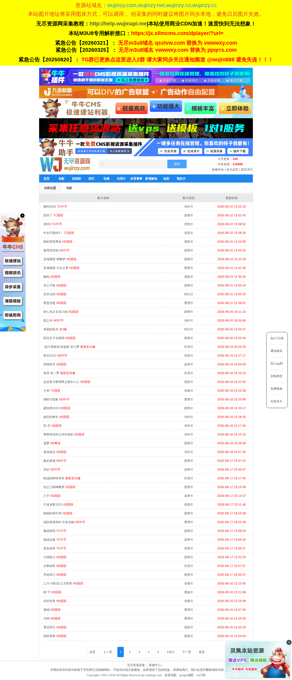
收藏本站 (218, 169)
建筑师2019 (56, 408)
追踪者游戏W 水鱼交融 (64, 522)
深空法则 (54, 294)
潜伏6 (52, 224)
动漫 (106, 178)
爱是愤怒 (54, 303)
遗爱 (51, 443)
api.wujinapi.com (151, 675)
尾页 (202, 652)
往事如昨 (54, 566)
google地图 (186, 675)
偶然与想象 (56, 399)
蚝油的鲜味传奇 (62, 478)
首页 (47, 178)
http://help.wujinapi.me (118, 24)
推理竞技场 (56, 250)
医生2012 (55, 355)
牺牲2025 (55, 206)
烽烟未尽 (54, 364)
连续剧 (76, 178)
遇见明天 (54, 627)
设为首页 (232, 169)
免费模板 (276, 388)
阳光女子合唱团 (59, 338)
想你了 (53, 215)
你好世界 (54, 601)
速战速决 (54, 452)
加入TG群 (277, 338)
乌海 (51, 618)
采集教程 (276, 376)
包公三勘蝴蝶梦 (59, 487)
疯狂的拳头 (56, 417)
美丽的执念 (55, 329)
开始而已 (54, 574)
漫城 (51, 609)
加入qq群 (276, 363)
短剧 (166, 178)
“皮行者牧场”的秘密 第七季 (69, 346)
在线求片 (276, 401)
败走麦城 (54, 460)
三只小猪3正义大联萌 (63, 583)
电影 (62, 178)
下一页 (186, 652)
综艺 (91, 178)
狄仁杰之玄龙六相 (60, 311)
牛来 (51, 390)
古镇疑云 (54, 557)
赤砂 (51, 469)
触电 (51, 276)
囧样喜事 (54, 636)
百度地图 (171, 675)
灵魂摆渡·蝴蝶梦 (60, 259)
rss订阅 (200, 675)
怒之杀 (53, 320)
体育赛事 (136, 178)
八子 (51, 495)
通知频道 (276, 351)
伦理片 (121, 178)
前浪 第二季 (59, 373)
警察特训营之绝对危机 (63, 434)
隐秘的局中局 (57, 513)
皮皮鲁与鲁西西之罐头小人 (66, 382)
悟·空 (52, 425)
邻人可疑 (54, 285)
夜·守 (52, 592)
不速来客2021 (58, 504)
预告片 (181, 178)
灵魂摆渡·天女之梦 (61, 268)
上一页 (107, 652)
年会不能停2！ (58, 233)
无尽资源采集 (136, 665)
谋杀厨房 (54, 548)
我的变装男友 (57, 241)
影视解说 (151, 178)
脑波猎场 (54, 530)
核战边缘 (54, 539)
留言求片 (247, 169)
